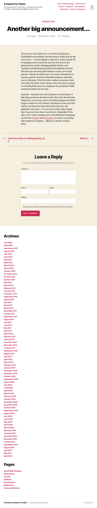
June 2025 (8, 257)
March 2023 (9, 268)
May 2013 (8, 282)
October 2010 (9, 348)
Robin (34, 36)
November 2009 (10, 374)
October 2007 (9, 442)
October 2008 (9, 408)
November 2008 (10, 405)
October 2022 (9, 277)
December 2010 (10, 342)
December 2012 (10, 294)
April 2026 (8, 245)
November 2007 (10, 439)
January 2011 (9, 339)
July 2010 (8, 356)
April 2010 (8, 359)
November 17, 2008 (48, 36)
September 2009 (11, 379)
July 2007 (8, 450)
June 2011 (8, 325)
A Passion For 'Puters (14, 4)
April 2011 (8, 331)
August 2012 (9, 300)
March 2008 (9, 428)
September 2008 (11, 411)
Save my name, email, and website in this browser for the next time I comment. (48, 207)
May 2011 (8, 328)
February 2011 (9, 337)
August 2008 (9, 413)
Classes (61, 6)
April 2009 (8, 391)
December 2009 (10, 371)
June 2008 (8, 419)
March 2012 (8, 308)
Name (23, 188)
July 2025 (8, 254)
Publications (64, 9)
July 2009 (8, 385)
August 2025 (9, 251)
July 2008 (8, 416)
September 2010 (11, 351)
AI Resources (80, 4)
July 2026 (8, 243)
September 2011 (10, 317)
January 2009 (10, 399)
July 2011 (8, 322)
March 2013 (9, 285)
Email (51, 188)
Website (23, 197)
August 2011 (9, 319)
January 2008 (10, 433)
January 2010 (9, 368)
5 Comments (65, 36)
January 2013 (9, 291)
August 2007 (9, 448)
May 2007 (8, 453)
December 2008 (10, 402)
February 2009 (10, 396)
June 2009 (8, 388)
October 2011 (9, 314)
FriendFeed (49, 118)
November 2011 (10, 311)
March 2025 (9, 265)
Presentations (80, 6)
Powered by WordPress (38, 503)
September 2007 (11, 445)
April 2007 (8, 456)
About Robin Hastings (65, 4)
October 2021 (9, 280)
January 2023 (9, 271)
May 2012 (8, 302)
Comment (25, 169)
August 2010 (9, 354)
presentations (48, 21)
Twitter (35, 118)
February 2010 (10, 365)
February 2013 (10, 288)
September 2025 (11, 248)
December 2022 (10, 274)
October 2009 (9, 376)
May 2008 (8, 422)
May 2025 (8, 260)
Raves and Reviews (77, 9)
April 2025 (8, 263)
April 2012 (8, 305)
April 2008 (8, 425)
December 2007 (10, 436)
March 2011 (8, 334)
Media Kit (69, 6)
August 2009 (9, 382)
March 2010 (9, 362)
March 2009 (9, 393)
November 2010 (10, 345)
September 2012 (10, 297)
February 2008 (10, 430)
